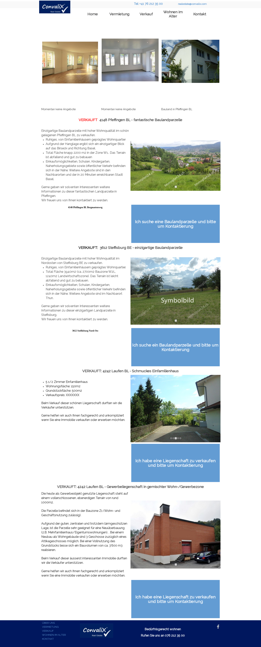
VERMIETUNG (50, 626)
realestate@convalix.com (192, 3)
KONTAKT (48, 638)
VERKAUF (48, 630)
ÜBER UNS (48, 622)
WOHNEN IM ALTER (54, 634)
